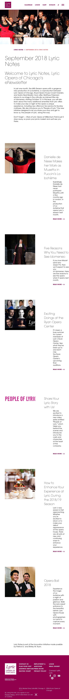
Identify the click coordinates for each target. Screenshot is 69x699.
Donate (52, 5)
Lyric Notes (18, 50)
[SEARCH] (58, 5)
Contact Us (24, 664)
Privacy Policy (40, 671)
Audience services (26, 669)
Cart (44, 5)
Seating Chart (25, 671)
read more (57, 219)
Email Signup (54, 666)
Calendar (28, 5)
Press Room (39, 669)
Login (37, 5)
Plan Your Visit (25, 666)
